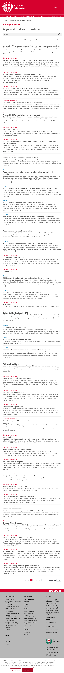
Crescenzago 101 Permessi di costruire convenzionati (22, 102)
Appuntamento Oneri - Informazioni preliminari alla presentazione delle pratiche (29, 173)
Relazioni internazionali (11, 624)
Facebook (50, 591)
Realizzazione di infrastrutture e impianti (18, 449)
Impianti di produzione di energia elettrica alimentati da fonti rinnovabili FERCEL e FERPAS (29, 142)
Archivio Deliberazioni (11, 622)
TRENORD (48, 608)
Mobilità (26, 615)
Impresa (26, 610)
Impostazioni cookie (15, 670)
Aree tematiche (27, 16)
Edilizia (26, 606)
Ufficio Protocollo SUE (11, 129)
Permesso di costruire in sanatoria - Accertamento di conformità (26, 349)
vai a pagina (52, 580)
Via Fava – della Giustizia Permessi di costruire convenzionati (25, 88)
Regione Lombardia (50, 600)
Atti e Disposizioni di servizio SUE (15, 486)
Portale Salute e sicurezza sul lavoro (52, 609)
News (58, 39)
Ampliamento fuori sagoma (13, 461)
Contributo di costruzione (12, 508)
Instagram (57, 591)
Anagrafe (26, 601)
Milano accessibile (28, 613)
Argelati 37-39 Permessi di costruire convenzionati (21, 115)
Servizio (52, 39)
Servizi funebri (28, 626)
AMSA (52, 603)
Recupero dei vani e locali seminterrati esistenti (20, 157)
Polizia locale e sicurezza (30, 620)
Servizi (41, 16)
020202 (55, 656)
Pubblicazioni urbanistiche (12, 606)
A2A (47, 605)
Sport (25, 627)
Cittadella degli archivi (11, 617)
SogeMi (49, 614)
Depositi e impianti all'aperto (13, 392)
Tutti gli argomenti (12, 24)
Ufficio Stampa (54, 16)
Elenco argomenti (14, 20)
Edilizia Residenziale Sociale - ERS (15, 313)
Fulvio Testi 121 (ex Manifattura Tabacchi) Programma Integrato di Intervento (31, 551)
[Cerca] (59, 34)
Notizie (7, 645)
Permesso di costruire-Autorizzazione (17, 339)
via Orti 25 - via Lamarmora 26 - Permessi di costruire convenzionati (28, 60)
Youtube (55, 591)
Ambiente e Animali (29, 599)
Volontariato (27, 633)
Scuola (25, 624)
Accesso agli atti (9, 620)
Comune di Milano (9, 16)
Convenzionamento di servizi (13, 257)
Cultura (26, 604)
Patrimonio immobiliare (30, 618)
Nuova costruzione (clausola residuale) (17, 378)
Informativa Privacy (29, 667)
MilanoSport (56, 612)
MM (50, 605)
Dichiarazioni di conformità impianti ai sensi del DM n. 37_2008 (26, 278)
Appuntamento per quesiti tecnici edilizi (17, 231)
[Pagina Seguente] (43, 580)
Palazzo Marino (9, 599)
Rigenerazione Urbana (30, 622)
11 (39, 580)
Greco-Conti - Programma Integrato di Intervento (21, 565)
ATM (48, 603)
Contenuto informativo (42, 39)
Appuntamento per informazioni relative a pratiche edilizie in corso (27, 243)
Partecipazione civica (29, 617)
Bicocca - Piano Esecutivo (12, 523)
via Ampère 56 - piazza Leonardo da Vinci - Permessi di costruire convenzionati (31, 46)
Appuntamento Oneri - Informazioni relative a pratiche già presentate (28, 216)
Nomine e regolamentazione (12, 618)
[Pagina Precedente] (20, 580)
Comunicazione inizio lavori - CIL (15, 327)
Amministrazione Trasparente (13, 601)
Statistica (26, 629)
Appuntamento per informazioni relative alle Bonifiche (23, 202)
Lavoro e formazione (29, 611)
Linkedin (60, 591)
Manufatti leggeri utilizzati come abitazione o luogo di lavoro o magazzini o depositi (30, 421)
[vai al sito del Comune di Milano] (13, 7)
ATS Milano (56, 601)
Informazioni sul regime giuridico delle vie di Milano (22, 292)
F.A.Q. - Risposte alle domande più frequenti (19, 475)
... (25, 580)
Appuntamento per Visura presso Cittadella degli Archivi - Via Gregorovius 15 (31, 188)
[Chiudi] (61, 661)
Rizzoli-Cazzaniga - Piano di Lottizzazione (18, 537)
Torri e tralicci (8, 437)
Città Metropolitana (52, 600)
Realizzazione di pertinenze (13, 406)
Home (5, 20)
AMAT (56, 603)
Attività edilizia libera (10, 364)
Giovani (26, 608)
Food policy (8, 629)
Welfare (26, 634)
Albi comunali (9, 611)
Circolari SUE (7, 271)
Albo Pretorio (8, 603)
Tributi (25, 631)
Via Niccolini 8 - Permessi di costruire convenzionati (22, 74)
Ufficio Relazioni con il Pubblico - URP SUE (18, 496)
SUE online (7, 304)
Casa (25, 603)
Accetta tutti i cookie (28, 670)
